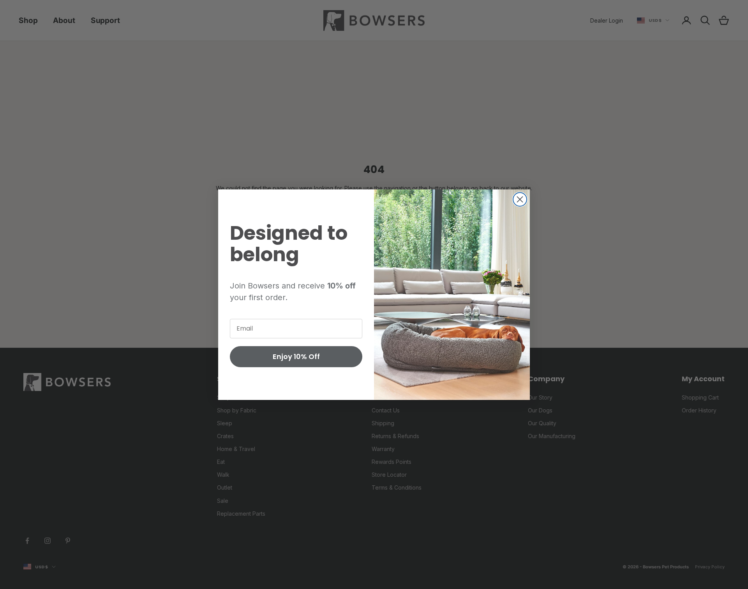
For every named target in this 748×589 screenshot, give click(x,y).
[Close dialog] (520, 199)
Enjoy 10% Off (296, 356)
